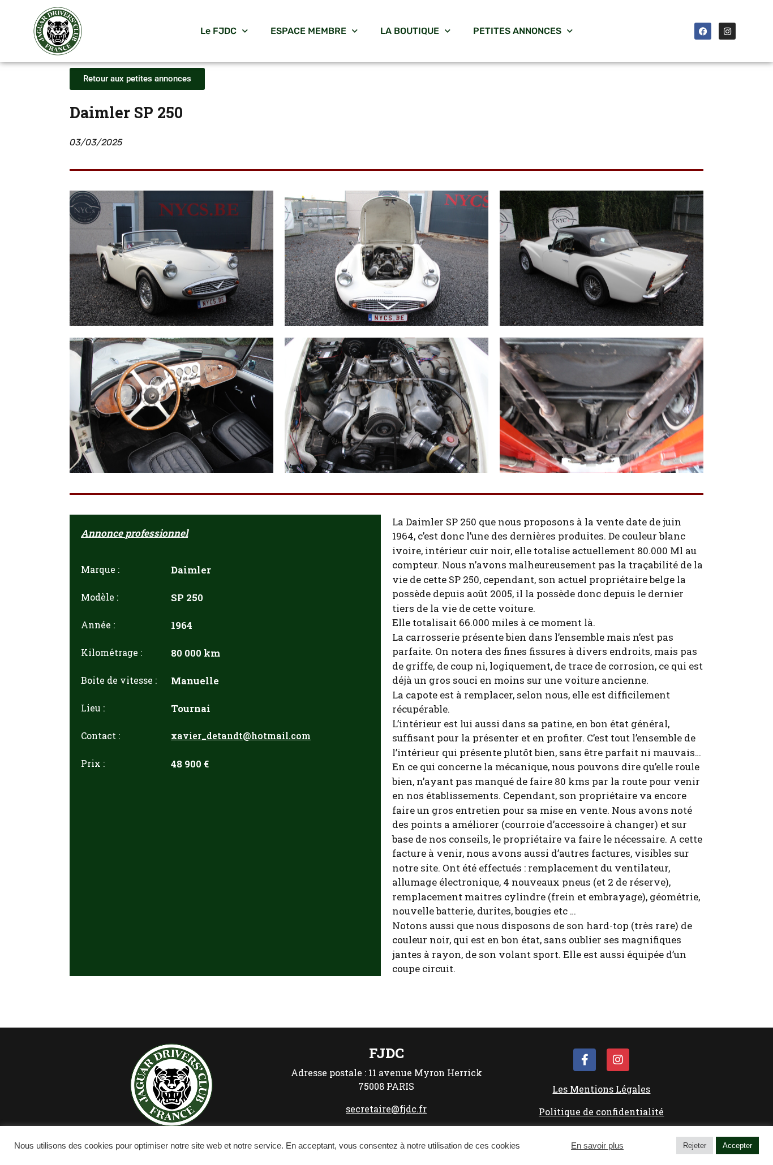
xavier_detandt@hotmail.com (241, 735)
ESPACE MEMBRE (308, 30)
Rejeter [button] (694, 1145)
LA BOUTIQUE (409, 30)
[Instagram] (727, 31)
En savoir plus (597, 1145)
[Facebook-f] (584, 1059)
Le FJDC (218, 30)
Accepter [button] (737, 1145)
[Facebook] (702, 31)
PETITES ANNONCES (517, 30)
